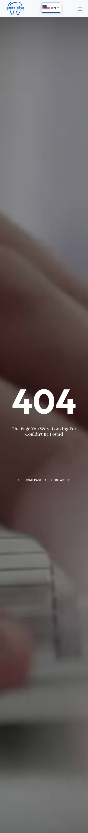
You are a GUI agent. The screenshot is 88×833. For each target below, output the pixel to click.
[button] (80, 8)
